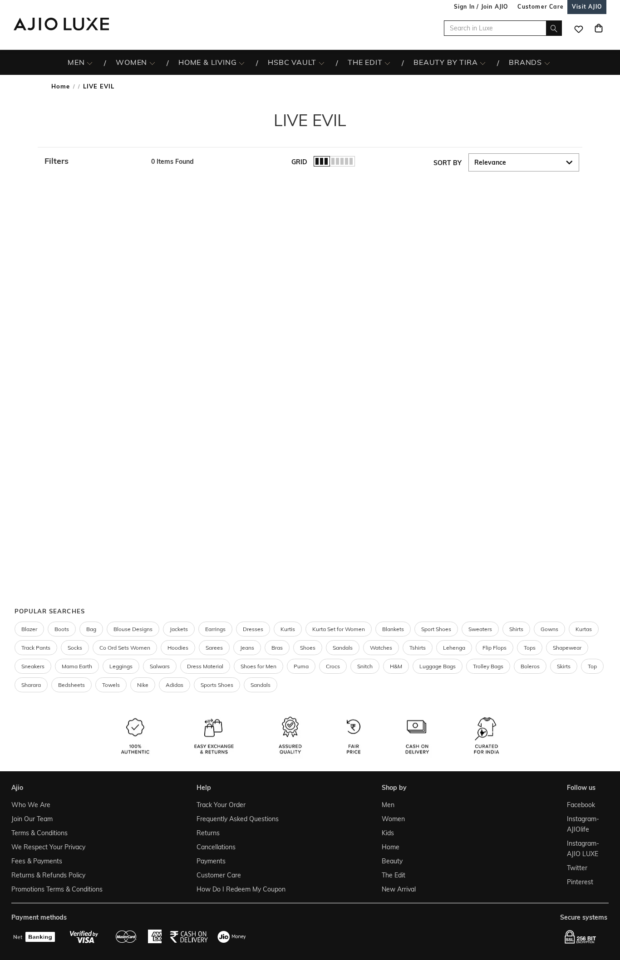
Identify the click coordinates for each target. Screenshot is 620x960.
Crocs (333, 666)
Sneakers (32, 666)
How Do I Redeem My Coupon (241, 889)
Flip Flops (494, 647)
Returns (208, 833)
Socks (75, 647)
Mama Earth (77, 666)
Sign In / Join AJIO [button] (481, 6)
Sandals (343, 647)
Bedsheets (71, 684)
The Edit (393, 875)
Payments (211, 861)
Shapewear (567, 647)
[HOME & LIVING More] (241, 62)
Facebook (581, 805)
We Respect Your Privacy (48, 847)
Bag (91, 629)
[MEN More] (89, 62)
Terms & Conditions (39, 833)
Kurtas (584, 629)
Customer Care (219, 875)
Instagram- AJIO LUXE (583, 848)
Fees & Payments (36, 861)
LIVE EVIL (98, 86)
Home (60, 86)
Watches (381, 647)
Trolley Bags (488, 666)
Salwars (160, 666)
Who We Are (30, 805)
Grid (299, 162)
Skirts (564, 666)
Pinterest (580, 882)
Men (388, 805)
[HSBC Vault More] (321, 62)
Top (592, 666)
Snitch (365, 666)
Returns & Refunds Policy (48, 875)
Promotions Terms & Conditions (57, 889)
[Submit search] (554, 28)
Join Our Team (32, 819)
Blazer (29, 629)
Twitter (577, 868)
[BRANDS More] (547, 62)
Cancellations (216, 847)
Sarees (214, 647)
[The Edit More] (387, 62)
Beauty (392, 861)
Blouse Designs (133, 629)
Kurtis (287, 629)
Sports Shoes (217, 684)
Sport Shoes (436, 629)
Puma (301, 666)
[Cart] (598, 28)
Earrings (215, 629)
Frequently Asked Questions (238, 819)
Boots (61, 629)
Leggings (121, 666)
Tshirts (417, 647)
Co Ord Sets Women (124, 647)
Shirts (516, 629)
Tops (530, 647)
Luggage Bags (437, 666)
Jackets (179, 629)
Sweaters (480, 629)
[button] (93, 161)
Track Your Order (221, 805)
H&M (396, 666)
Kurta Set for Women (338, 629)
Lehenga (454, 647)
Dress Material (205, 666)
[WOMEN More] (152, 62)
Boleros (530, 666)
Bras (277, 647)
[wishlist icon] (578, 28)
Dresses (253, 629)
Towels (111, 684)
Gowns (549, 629)
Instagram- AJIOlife (583, 824)
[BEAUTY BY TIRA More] (482, 62)
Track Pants (35, 647)
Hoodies (177, 647)
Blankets (393, 629)
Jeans (247, 647)
